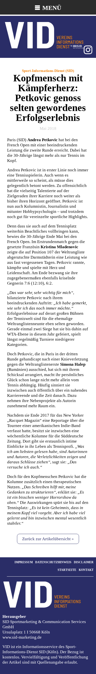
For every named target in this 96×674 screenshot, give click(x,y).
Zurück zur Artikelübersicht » (48, 539)
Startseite (67, 570)
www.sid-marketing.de (22, 637)
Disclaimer (84, 562)
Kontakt (86, 570)
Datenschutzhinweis (53, 562)
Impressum (24, 562)
